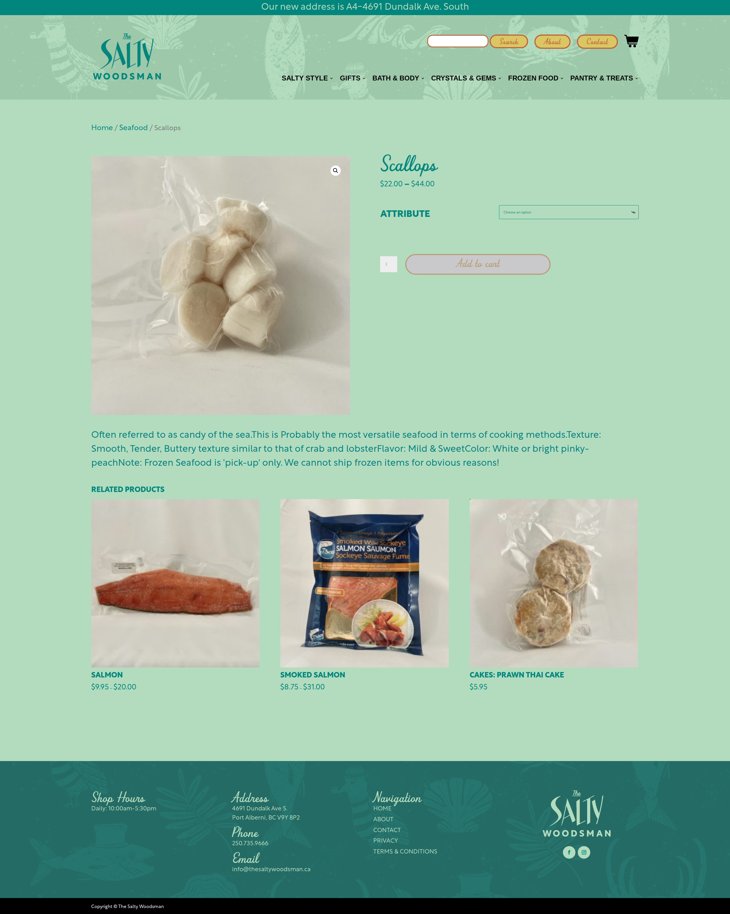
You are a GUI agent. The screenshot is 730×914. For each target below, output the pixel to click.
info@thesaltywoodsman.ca (271, 870)
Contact (597, 42)
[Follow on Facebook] (569, 852)
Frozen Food (533, 79)
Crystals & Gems (463, 79)
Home (102, 128)
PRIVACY (385, 841)
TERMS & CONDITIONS (405, 852)
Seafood (133, 128)
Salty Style (305, 79)
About (552, 42)
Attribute (405, 214)
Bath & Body (395, 79)
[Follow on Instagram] (584, 852)
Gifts (350, 79)
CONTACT (387, 831)
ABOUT (383, 820)
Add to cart (477, 264)
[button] (335, 171)
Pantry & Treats (601, 79)
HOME (382, 809)
